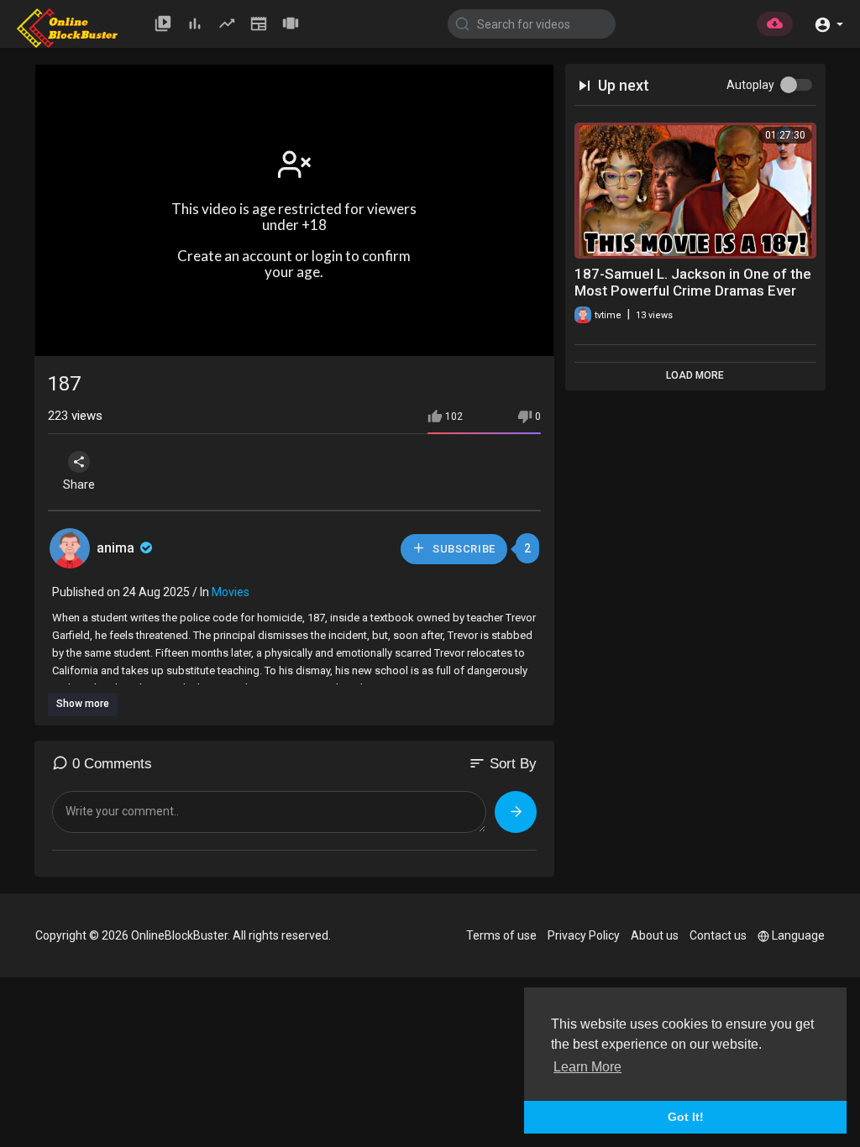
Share (79, 484)
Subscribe (462, 548)
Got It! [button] (686, 1116)
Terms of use (501, 935)
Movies (230, 592)
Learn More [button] (587, 1067)
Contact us (718, 935)
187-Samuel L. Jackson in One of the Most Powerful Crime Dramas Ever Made (692, 290)
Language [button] (798, 935)
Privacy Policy (584, 935)
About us (655, 935)
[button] (828, 23)
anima (117, 548)
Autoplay (750, 85)
